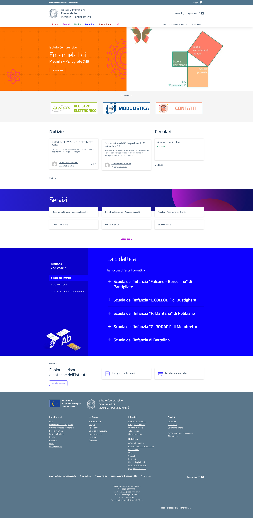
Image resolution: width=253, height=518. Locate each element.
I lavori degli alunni (136, 462)
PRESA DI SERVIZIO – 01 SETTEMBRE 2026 (72, 143)
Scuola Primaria (59, 284)
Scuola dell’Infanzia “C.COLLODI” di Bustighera (155, 300)
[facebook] (199, 13)
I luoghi (92, 424)
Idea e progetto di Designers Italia (176, 507)
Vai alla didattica (58, 383)
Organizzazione (95, 434)
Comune (53, 440)
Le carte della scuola (98, 430)
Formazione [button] (105, 24)
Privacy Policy (101, 475)
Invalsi (52, 437)
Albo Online (196, 24)
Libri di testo (133, 449)
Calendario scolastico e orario (141, 446)
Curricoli (131, 455)
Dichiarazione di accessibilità (124, 475)
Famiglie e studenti (136, 424)
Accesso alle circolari (168, 142)
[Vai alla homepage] (53, 13)
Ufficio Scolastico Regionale (61, 424)
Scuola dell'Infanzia (61, 277)
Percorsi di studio (135, 427)
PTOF (130, 452)
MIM (51, 421)
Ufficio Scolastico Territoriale (61, 427)
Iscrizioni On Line (56, 434)
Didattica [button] (89, 24)
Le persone (93, 427)
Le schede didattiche (137, 465)
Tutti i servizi (133, 430)
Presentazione (95, 421)
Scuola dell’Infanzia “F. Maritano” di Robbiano (154, 313)
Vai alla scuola (57, 70)
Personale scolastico (137, 421)
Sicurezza (93, 440)
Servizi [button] (66, 24)
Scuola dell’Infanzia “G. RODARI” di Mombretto (155, 326)
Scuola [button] (55, 24)
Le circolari (172, 424)
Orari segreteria (135, 434)
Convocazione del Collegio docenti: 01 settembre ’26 (125, 144)
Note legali (146, 475)
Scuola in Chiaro (56, 430)
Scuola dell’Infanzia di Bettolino (142, 340)
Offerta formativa (136, 443)
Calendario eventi (175, 427)
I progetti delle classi (137, 468)
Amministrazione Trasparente (174, 24)
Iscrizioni (132, 459)
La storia (92, 437)
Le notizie (172, 421)
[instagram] (202, 13)
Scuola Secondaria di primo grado (67, 291)
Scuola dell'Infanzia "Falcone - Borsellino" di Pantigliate (153, 284)
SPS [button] (117, 24)
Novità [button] (77, 24)
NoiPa (51, 443)
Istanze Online (55, 446)
